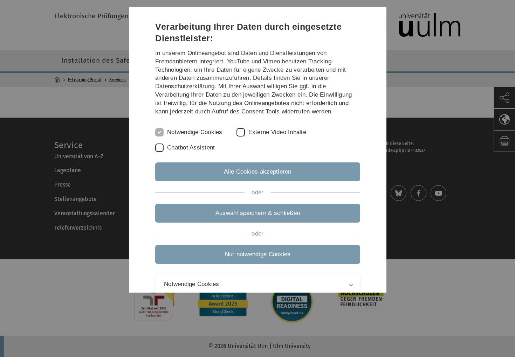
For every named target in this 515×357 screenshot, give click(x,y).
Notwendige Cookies (194, 132)
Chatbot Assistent (191, 147)
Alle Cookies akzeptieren (257, 171)
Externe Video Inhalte (277, 132)
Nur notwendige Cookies (257, 254)
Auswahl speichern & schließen (257, 213)
